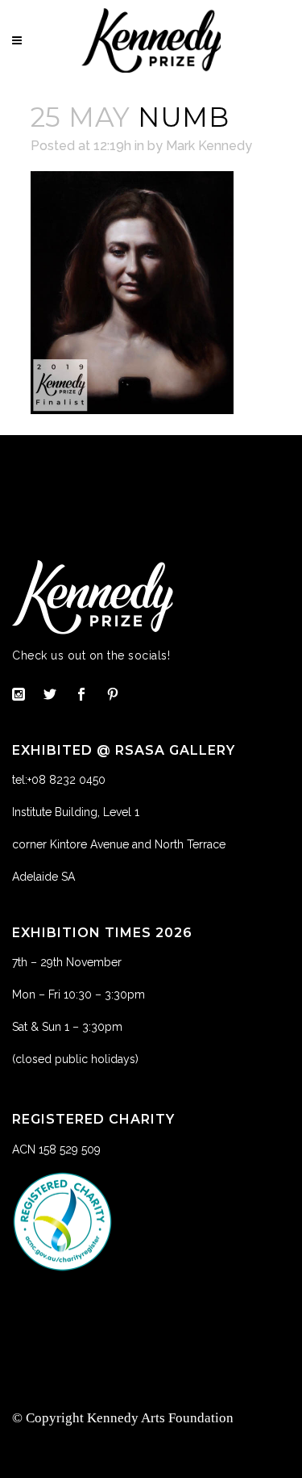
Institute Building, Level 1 (75, 812)
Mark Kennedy (209, 145)
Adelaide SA (43, 876)
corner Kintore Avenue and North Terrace (118, 844)
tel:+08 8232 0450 (58, 779)
